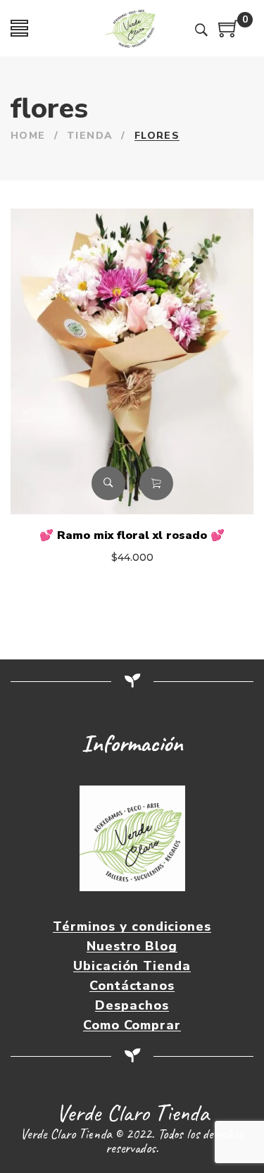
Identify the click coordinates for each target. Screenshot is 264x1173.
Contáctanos (132, 986)
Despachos (131, 1006)
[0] (228, 34)
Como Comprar (132, 1025)
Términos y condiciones (132, 927)
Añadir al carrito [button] (156, 483)
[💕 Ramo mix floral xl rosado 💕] (132, 361)
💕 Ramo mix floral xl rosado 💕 (132, 535)
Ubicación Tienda (131, 966)
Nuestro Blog (132, 946)
